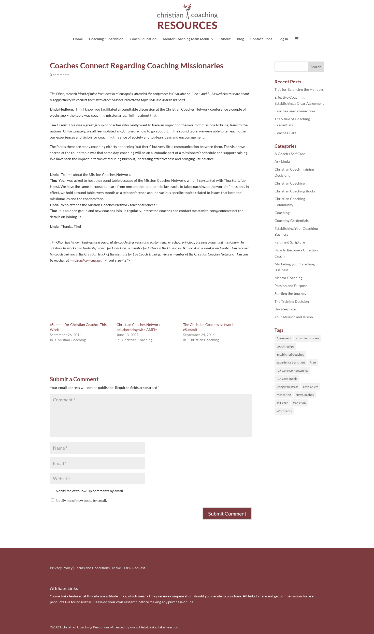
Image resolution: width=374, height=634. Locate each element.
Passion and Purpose (291, 285)
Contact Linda (261, 39)
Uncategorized (286, 309)
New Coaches (305, 395)
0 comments (59, 74)
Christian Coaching (290, 183)
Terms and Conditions (92, 568)
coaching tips (285, 346)
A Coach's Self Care (290, 154)
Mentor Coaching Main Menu (186, 39)
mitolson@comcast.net (86, 260)
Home (78, 39)
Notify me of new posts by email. (81, 500)
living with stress (287, 387)
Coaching (282, 212)
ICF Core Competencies (292, 370)
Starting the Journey (290, 293)
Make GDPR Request (128, 568)
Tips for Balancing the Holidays (299, 89)
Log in (283, 39)
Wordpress (284, 411)
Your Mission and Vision (294, 317)
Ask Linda (282, 161)
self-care (282, 403)
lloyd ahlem (310, 387)
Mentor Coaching (288, 278)
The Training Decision (292, 301)
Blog (240, 39)
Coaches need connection (295, 111)
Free (313, 362)
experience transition (291, 362)
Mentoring (284, 395)
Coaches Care (285, 133)
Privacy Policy (61, 568)
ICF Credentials (287, 379)
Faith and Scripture (290, 242)
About (226, 39)
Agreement (284, 338)
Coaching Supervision (106, 39)
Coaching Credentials (292, 220)
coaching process (307, 338)
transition (299, 403)
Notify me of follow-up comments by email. (90, 491)
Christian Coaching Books (295, 191)
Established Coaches (290, 354)
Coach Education (143, 39)
